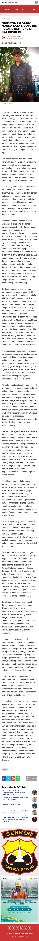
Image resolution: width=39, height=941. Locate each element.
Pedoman (16, 933)
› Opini (8, 19)
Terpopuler (19, 10)
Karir (30, 933)
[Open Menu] (36, 2)
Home (4, 19)
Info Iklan (24, 933)
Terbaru (6, 10)
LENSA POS (24, 936)
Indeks (32, 10)
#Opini (5, 769)
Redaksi (9, 933)
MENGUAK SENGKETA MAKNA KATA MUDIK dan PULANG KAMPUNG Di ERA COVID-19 (19, 27)
